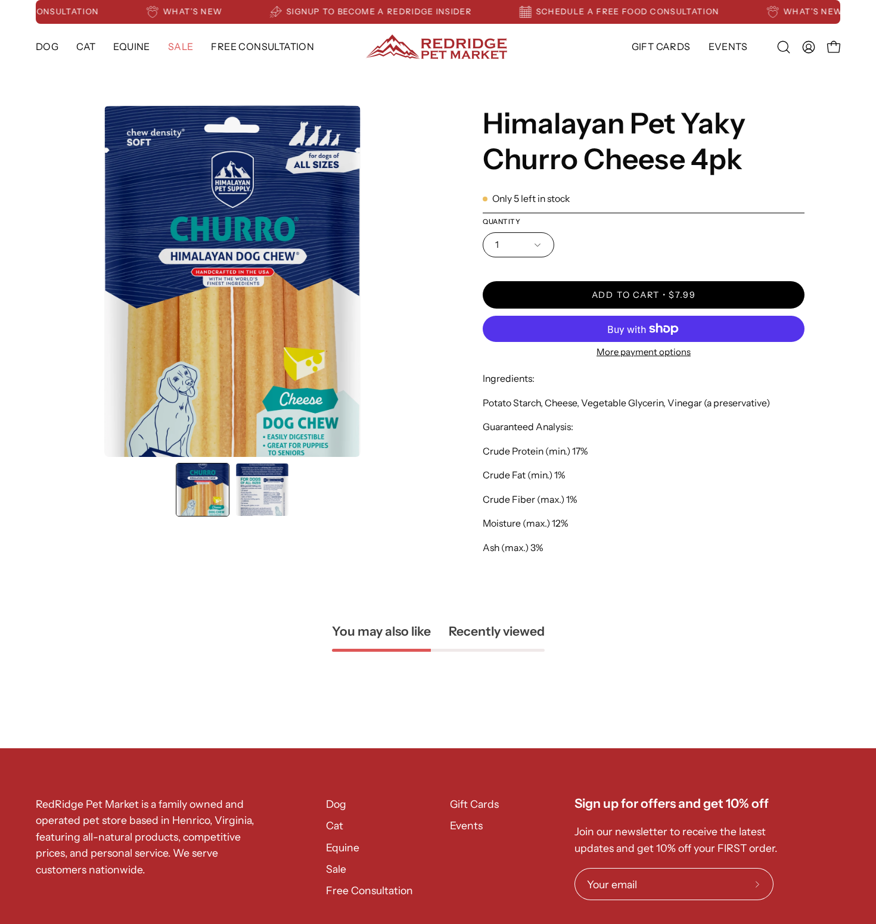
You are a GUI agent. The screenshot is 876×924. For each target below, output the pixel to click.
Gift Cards (474, 804)
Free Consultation (369, 890)
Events (466, 825)
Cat (334, 825)
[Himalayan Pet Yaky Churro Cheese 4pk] (202, 490)
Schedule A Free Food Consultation (639, 11)
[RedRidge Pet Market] (438, 47)
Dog (336, 804)
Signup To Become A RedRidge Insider (390, 11)
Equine (342, 847)
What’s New (204, 11)
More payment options (644, 351)
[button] (131, 47)
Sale (336, 869)
